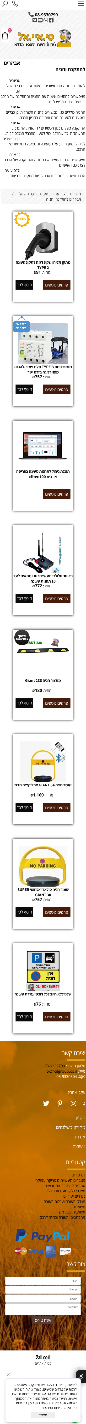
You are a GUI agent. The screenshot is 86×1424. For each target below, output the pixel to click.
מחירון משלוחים (70, 1127)
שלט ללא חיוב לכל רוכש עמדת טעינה (43, 994)
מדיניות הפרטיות (52, 1407)
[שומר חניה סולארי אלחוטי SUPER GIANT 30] (43, 886)
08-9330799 (46, 15)
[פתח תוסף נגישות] (81, 1376)
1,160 (38, 795)
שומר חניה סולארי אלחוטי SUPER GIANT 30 (43, 892)
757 (38, 376)
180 (38, 690)
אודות (80, 1136)
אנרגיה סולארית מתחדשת (65, 1185)
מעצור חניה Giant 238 (43, 680)
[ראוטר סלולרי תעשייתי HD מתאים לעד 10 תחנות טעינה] (43, 573)
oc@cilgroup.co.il (62, 1071)
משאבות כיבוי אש (72, 1212)
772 (38, 586)
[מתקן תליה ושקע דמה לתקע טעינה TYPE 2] (43, 259)
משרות (79, 1146)
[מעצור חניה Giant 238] (43, 659)
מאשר (43, 1415)
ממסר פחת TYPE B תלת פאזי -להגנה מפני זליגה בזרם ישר (43, 369)
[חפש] (5, 4)
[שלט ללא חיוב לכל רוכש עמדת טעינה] (43, 991)
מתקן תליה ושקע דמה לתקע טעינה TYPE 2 (43, 265)
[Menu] (81, 4)
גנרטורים (77, 1175)
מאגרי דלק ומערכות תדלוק (65, 1191)
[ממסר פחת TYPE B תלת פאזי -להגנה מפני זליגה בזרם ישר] (43, 364)
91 (38, 272)
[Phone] (15, 4)
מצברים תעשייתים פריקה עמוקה (60, 1180)
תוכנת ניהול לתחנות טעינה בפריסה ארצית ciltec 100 (43, 474)
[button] (24, 285)
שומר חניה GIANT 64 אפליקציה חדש (43, 785)
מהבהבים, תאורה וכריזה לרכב (62, 1217)
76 (38, 1004)
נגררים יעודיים (73, 1196)
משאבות (78, 1206)
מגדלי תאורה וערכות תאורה (64, 1201)
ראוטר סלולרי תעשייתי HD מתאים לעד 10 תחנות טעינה (43, 578)
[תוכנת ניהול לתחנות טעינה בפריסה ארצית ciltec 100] (43, 464)
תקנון (80, 1117)
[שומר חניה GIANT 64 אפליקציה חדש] (43, 782)
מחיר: (45, 272)
